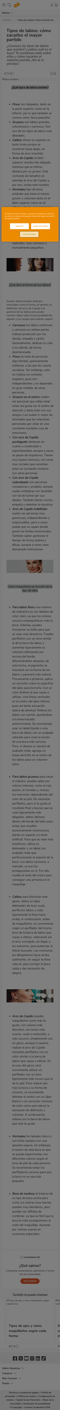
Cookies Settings (29, 234)
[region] (30, 224)
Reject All (19, 226)
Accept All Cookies (40, 226)
